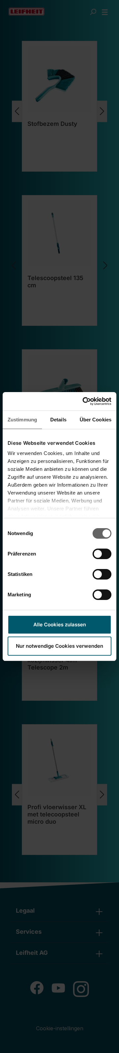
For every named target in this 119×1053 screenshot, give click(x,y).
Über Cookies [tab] (95, 419)
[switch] (102, 554)
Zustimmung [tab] (22, 419)
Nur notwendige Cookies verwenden (59, 646)
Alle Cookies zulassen (59, 624)
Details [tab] (58, 419)
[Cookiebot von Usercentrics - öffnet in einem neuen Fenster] (84, 401)
